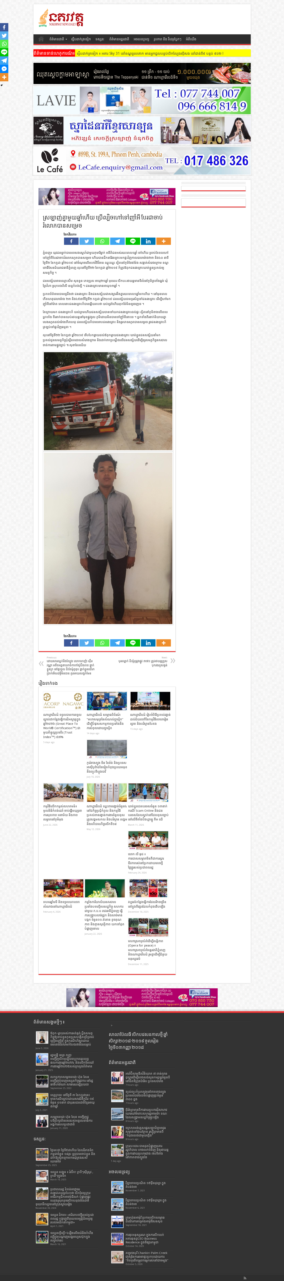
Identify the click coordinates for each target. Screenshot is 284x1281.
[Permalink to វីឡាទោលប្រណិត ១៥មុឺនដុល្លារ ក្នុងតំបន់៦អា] (117, 1204)
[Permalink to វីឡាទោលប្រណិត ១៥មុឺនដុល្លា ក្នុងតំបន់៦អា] (117, 1187)
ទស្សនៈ (100, 39)
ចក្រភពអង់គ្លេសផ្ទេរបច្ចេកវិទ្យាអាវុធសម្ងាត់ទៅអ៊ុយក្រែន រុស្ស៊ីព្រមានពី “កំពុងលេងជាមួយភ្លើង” (146, 1131)
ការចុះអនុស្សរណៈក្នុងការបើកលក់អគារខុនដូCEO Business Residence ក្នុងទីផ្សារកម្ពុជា (145, 1238)
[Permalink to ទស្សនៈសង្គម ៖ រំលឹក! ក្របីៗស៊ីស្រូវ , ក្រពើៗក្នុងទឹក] (42, 1176)
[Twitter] (86, 241)
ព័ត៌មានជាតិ (56, 39)
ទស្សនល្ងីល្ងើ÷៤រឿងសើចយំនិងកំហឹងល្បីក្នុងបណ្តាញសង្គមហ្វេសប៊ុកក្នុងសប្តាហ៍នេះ (71, 1236)
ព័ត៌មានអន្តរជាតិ (119, 39)
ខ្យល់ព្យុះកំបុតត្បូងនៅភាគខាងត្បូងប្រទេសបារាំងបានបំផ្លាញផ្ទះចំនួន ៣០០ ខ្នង (146, 1095)
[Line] (133, 241)
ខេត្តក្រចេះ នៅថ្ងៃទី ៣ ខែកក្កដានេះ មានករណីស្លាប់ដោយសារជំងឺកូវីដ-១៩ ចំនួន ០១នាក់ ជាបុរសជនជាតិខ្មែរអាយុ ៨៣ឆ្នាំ (72, 1100)
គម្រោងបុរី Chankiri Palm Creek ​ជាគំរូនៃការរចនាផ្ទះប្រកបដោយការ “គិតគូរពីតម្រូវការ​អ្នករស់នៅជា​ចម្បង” (147, 1256)
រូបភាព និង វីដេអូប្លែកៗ (167, 39)
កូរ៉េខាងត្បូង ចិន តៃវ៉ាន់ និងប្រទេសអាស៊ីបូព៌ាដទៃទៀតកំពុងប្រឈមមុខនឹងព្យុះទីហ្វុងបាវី (107, 767)
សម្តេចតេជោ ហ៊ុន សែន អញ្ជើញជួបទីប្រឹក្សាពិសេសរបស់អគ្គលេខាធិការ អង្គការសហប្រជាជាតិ (71, 1120)
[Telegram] (117, 241)
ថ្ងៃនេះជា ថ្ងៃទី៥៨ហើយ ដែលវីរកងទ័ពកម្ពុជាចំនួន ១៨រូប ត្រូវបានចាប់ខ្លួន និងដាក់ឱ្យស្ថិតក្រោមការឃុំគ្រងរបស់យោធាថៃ (72, 1155)
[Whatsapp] (102, 241)
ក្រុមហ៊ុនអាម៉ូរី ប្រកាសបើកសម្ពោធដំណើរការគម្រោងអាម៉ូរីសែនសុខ (145, 1219)
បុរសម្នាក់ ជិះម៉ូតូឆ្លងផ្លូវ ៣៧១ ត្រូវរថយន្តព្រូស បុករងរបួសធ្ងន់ (143, 661)
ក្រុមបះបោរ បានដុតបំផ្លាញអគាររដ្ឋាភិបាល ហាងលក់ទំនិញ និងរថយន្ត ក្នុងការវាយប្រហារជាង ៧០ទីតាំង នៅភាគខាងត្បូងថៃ (147, 1151)
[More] (163, 241)
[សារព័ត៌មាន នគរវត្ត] (61, 24)
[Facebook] (71, 241)
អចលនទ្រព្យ (141, 39)
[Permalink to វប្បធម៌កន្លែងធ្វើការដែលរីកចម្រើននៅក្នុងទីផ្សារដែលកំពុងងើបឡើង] (148, 888)
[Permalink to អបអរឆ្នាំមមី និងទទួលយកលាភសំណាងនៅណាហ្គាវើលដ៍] (63, 888)
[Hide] (1, 85)
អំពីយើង (191, 39)
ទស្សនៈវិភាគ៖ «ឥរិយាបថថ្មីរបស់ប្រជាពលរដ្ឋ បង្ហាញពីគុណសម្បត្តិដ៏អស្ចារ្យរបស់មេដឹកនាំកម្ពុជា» (72, 1218)
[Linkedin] (148, 241)
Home (41, 39)
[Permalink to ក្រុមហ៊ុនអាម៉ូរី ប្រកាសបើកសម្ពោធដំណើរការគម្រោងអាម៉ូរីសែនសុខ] (117, 1222)
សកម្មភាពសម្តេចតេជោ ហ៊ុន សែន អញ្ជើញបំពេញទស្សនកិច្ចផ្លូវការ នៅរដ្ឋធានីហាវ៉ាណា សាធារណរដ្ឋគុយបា (71, 1080)
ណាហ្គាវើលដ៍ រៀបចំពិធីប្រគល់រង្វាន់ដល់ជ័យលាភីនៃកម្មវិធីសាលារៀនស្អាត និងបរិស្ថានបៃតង (150, 719)
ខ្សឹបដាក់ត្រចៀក (81, 39)
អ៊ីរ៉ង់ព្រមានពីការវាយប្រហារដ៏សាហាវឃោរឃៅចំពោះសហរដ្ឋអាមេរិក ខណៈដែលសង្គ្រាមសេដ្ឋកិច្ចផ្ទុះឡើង (147, 1113)
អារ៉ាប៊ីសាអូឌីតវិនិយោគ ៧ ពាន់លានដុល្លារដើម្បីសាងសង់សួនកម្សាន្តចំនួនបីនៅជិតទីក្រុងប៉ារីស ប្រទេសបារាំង (148, 1077)
